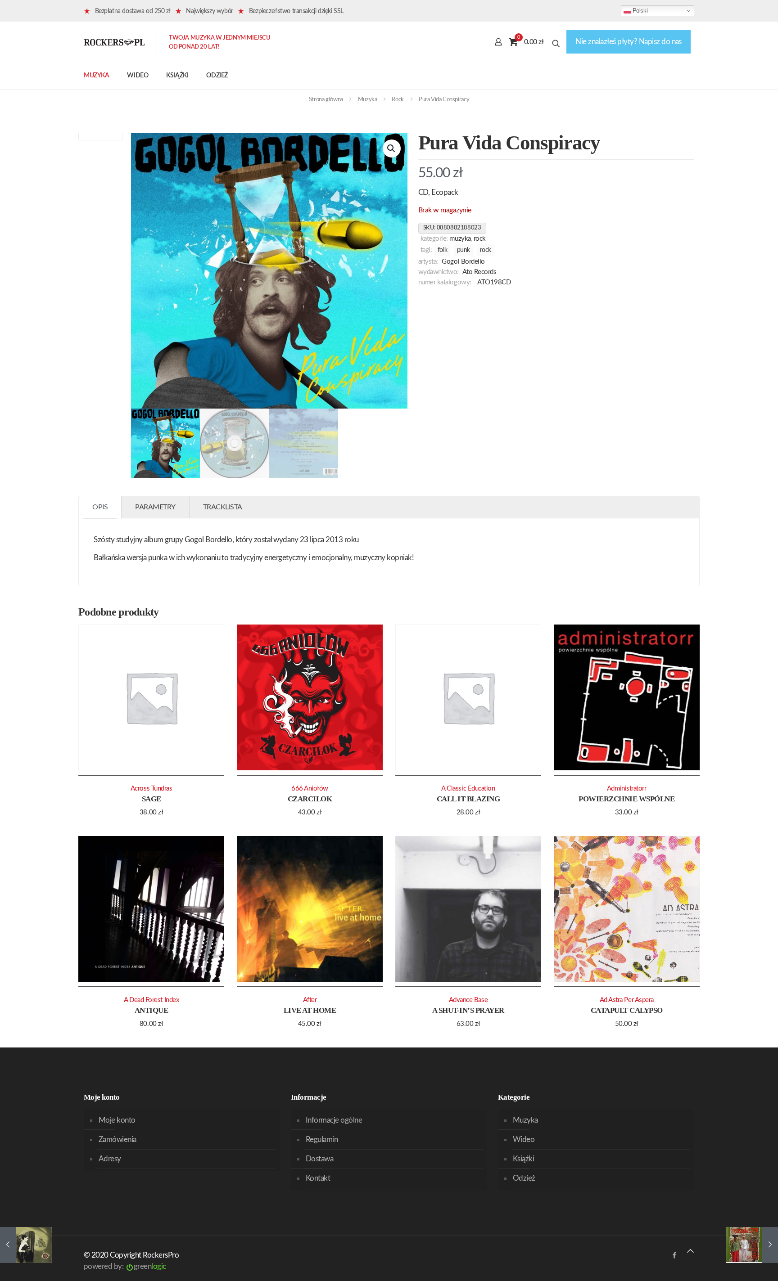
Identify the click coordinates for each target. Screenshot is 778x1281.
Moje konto (117, 1120)
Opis (100, 507)
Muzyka (367, 100)
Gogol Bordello (463, 261)
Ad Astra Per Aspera (627, 1000)
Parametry (155, 507)
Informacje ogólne (334, 1120)
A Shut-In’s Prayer (468, 1010)
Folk (442, 250)
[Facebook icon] (674, 1255)
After (310, 1000)
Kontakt (318, 1178)
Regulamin (322, 1139)
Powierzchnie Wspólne (626, 799)
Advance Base (468, 1000)
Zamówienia (117, 1139)
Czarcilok (310, 799)
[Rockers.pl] (114, 42)
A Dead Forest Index (151, 1000)
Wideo (523, 1139)
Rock (397, 100)
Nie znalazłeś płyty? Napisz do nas (628, 41)
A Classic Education (468, 788)
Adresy (110, 1159)
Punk (463, 250)
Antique (151, 1010)
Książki (523, 1159)
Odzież (524, 1178)
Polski (639, 10)
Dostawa (319, 1159)
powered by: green (125, 1266)
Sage (151, 799)
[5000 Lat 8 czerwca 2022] (752, 1245)
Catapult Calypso (627, 1010)
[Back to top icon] (690, 1251)
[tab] (100, 507)
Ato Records (479, 272)
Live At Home (310, 1010)
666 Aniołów (309, 788)
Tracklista (222, 507)
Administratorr (627, 788)
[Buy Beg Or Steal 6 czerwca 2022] (26, 1245)
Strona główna (326, 100)
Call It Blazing (468, 799)
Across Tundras (151, 788)
